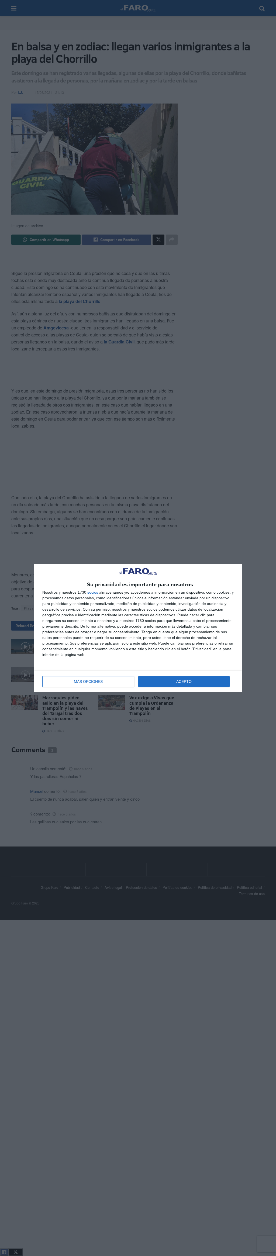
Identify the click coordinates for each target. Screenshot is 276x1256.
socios (92, 592)
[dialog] (138, 628)
